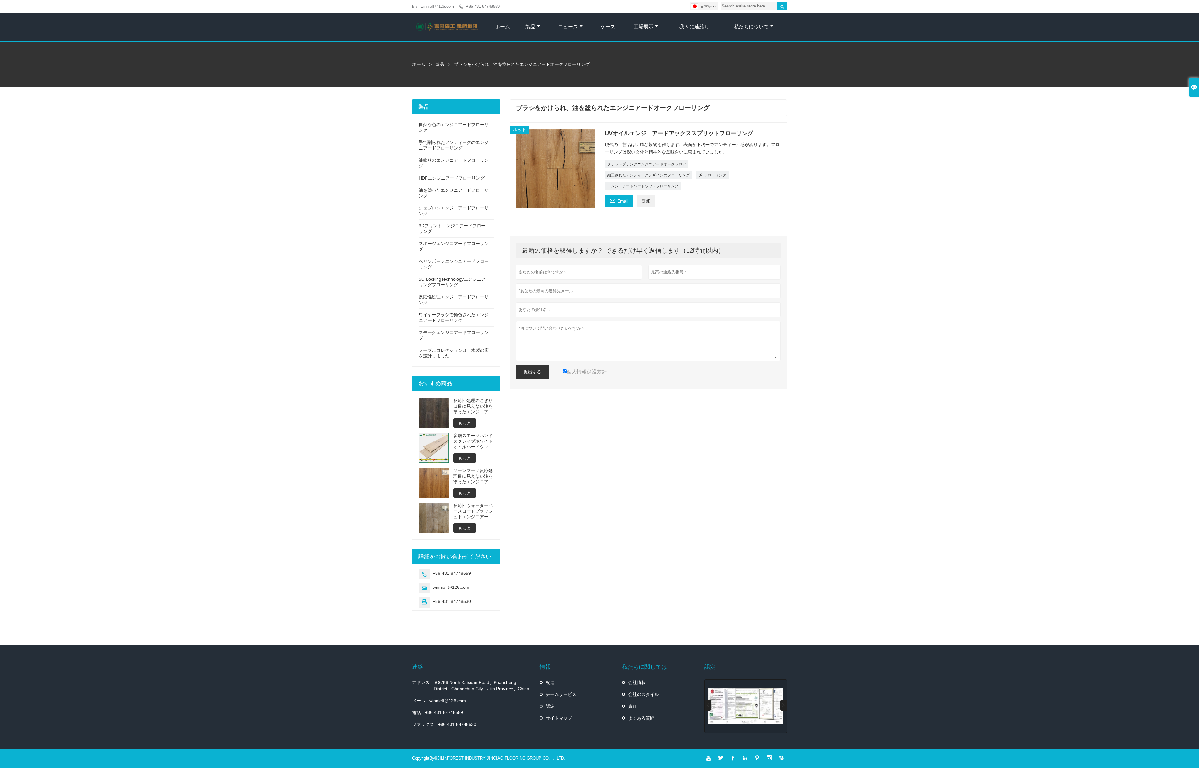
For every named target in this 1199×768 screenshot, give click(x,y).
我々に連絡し (694, 26)
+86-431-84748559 (483, 6)
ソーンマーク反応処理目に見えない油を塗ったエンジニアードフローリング (473, 476)
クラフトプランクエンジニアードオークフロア (646, 164)
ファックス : (424, 724)
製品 (530, 26)
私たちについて (751, 26)
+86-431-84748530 (452, 601)
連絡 (417, 667)
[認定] (745, 706)
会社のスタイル (643, 694)
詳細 (646, 201)
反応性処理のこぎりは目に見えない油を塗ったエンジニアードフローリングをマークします (473, 406)
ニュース (568, 26)
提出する (532, 371)
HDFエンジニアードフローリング (452, 177)
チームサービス (561, 694)
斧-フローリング (712, 175)
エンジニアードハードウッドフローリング (642, 186)
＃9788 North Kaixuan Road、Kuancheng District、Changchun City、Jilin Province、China (481, 685)
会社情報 (637, 682)
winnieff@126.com (437, 6)
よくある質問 (641, 718)
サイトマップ (559, 718)
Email (618, 200)
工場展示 (644, 26)
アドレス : (422, 682)
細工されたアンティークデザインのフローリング (648, 175)
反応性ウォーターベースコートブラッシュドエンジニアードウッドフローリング (473, 511)
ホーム (502, 26)
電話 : (417, 712)
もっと (464, 423)
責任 (632, 706)
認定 (550, 706)
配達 (550, 682)
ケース (607, 26)
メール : (420, 700)
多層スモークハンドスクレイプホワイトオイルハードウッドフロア (473, 441)
